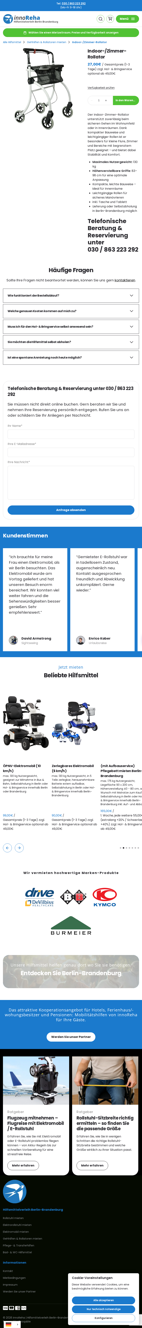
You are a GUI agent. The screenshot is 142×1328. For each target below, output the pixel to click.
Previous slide (7, 847)
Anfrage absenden (71, 510)
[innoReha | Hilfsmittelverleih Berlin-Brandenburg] (30, 19)
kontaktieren (125, 280)
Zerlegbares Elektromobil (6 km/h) (73, 768)
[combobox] (12, 1324)
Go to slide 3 (126, 847)
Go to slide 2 (123, 847)
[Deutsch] (12, 1324)
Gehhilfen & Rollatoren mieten (46, 42)
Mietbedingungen (14, 1278)
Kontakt (8, 1271)
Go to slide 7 (138, 847)
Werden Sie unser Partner (71, 1037)
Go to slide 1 (120, 847)
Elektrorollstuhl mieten (17, 1225)
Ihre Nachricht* (19, 462)
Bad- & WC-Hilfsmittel (17, 1252)
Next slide (19, 847)
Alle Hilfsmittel (12, 42)
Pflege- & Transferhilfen (18, 1245)
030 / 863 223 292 (74, 3)
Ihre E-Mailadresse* (22, 444)
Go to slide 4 (129, 847)
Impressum (10, 1285)
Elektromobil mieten (16, 1232)
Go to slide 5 (132, 847)
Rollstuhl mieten (13, 1218)
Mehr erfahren (23, 1165)
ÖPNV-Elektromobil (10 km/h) (22, 768)
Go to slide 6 (135, 847)
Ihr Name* (15, 426)
